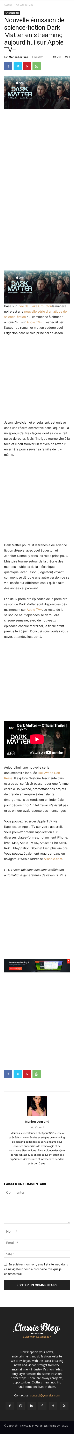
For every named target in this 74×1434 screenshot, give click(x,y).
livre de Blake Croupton (35, 306)
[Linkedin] (32, 1406)
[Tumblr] (53, 1406)
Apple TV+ (34, 322)
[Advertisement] (37, 151)
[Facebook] (8, 66)
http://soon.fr (37, 1127)
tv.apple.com (53, 859)
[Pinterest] (27, 66)
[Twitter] (18, 66)
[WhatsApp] (36, 66)
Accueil (8, 4)
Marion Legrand (18, 56)
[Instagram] (21, 1406)
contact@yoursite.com (45, 1395)
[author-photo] (37, 1115)
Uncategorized (25, 4)
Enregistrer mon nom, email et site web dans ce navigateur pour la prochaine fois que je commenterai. (36, 1269)
